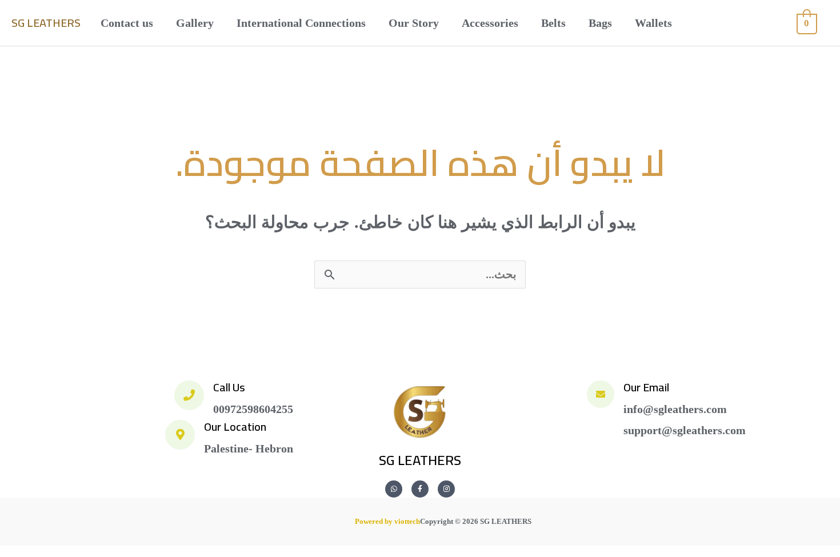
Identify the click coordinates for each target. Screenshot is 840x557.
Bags (600, 23)
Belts (553, 23)
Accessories (490, 23)
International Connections (301, 23)
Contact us (127, 23)
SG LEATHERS (46, 22)
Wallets (653, 23)
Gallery (195, 23)
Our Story (414, 23)
